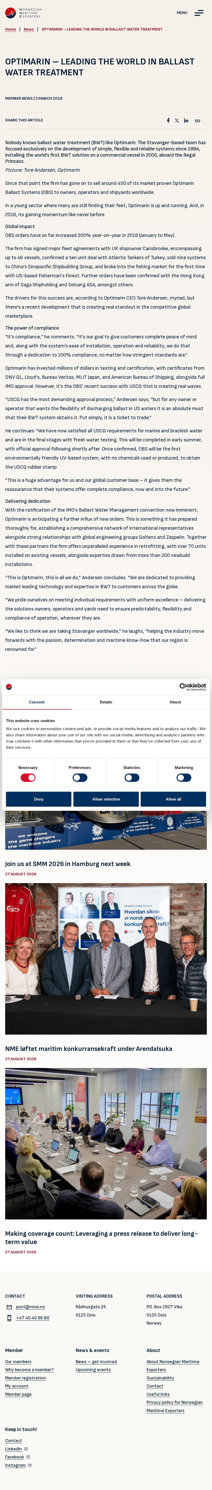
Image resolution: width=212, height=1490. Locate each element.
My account (16, 1386)
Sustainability (160, 1378)
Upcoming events (93, 1369)
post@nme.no (30, 1307)
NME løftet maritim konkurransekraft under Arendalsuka (88, 1049)
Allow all (173, 799)
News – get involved (96, 1361)
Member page (18, 1394)
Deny (38, 799)
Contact (155, 1386)
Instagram (15, 1465)
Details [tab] (106, 702)
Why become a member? (29, 1369)
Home (10, 29)
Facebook (14, 1457)
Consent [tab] (36, 702)
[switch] (80, 777)
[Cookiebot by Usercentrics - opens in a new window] (183, 687)
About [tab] (175, 702)
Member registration (25, 1378)
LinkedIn (13, 1449)
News (29, 29)
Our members (18, 1361)
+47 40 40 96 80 (32, 1318)
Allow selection (106, 799)
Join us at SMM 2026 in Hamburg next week (68, 864)
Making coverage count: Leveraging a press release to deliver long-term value (101, 1238)
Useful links (158, 1394)
